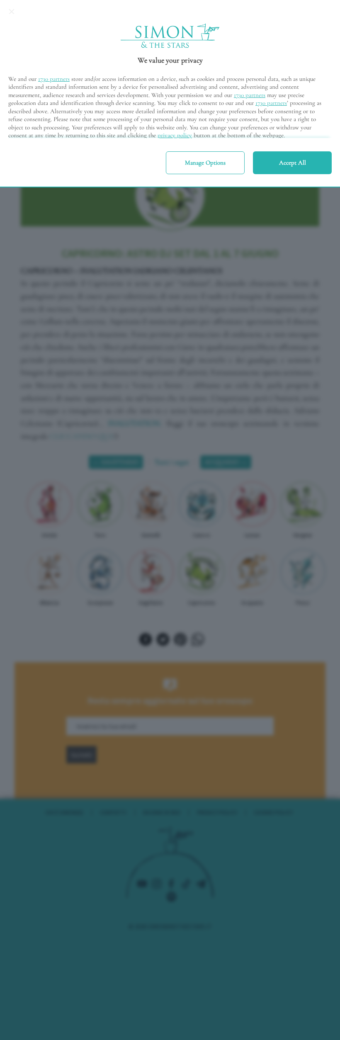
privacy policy (175, 135)
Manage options (205, 162)
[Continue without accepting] (11, 11)
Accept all (292, 162)
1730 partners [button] (54, 79)
